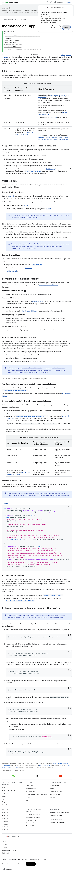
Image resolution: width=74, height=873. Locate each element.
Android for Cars (55, 794)
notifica (48, 209)
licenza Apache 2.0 (44, 765)
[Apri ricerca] (47, 2)
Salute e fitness (30, 791)
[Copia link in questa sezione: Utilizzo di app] (18, 181)
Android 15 (5, 818)
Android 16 (5, 815)
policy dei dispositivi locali (29, 311)
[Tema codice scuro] (68, 506)
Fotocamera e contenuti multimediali (36, 794)
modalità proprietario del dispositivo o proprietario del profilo (32, 370)
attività (11, 196)
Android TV (53, 797)
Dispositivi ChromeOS (56, 791)
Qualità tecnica (25, 19)
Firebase (4, 847)
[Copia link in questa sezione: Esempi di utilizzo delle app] (26, 192)
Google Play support (56, 820)
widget (26, 205)
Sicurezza (5, 793)
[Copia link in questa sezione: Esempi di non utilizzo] (22, 255)
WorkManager (50, 169)
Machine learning (31, 788)
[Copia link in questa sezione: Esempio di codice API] (22, 481)
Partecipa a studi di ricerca (57, 822)
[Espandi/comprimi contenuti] (15, 32)
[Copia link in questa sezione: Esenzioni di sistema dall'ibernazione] (41, 279)
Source (4, 796)
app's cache (53, 117)
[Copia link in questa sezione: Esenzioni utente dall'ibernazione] (37, 338)
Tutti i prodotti (6, 853)
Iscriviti (30, 864)
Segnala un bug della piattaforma (59, 812)
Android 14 (5, 821)
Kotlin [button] (6, 503)
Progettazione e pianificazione (10, 19)
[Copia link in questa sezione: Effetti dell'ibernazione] (27, 71)
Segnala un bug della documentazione (56, 816)
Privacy (28, 797)
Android (4, 787)
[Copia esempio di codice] (71, 506)
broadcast (28, 268)
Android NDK (30, 826)
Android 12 (5, 827)
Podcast (4, 805)
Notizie (4, 799)
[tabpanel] (37, 538)
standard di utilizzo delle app (48, 285)
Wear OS (52, 788)
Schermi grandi (54, 785)
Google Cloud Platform (9, 850)
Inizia (66, 27)
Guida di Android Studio (33, 814)
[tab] (6, 503)
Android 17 (5, 812)
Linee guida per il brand (21, 859)
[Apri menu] (3, 2)
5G (27, 800)
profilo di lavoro (37, 302)
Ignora (56, 27)
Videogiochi (29, 785)
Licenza (10, 859)
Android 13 (5, 824)
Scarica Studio (30, 823)
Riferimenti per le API (32, 820)
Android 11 (5, 830)
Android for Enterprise (8, 790)
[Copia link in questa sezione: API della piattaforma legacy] (27, 576)
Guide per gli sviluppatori (33, 817)
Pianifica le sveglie (11, 271)
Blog (3, 802)
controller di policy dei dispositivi (32, 368)
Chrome (4, 844)
